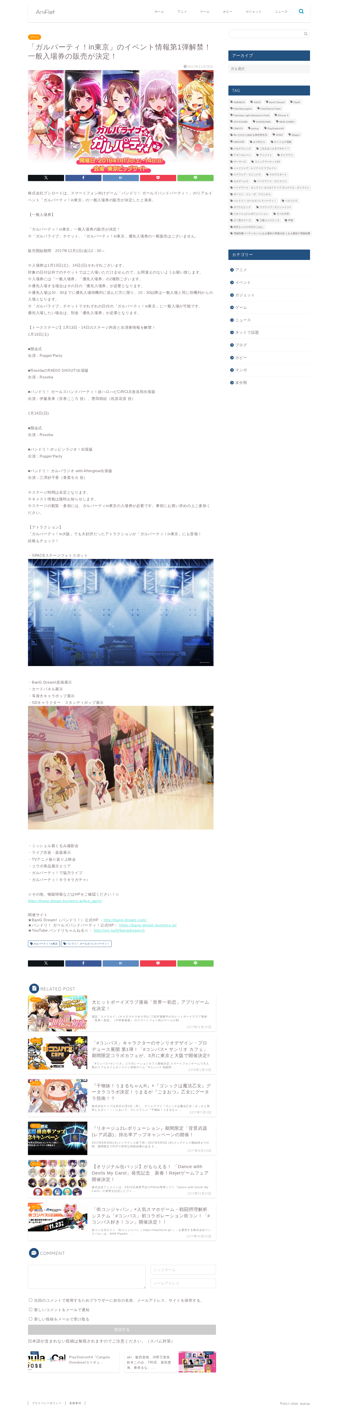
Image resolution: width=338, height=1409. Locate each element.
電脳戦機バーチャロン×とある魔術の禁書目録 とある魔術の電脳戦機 (272, 233)
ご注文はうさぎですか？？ (274, 148)
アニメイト (266, 155)
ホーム (159, 11)
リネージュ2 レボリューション (251, 213)
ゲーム (205, 11)
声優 (290, 220)
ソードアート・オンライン (272, 181)
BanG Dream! (277, 102)
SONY (279, 135)
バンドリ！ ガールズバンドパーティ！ (87, 943)
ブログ (241, 345)
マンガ (241, 370)
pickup (255, 128)
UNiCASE (239, 142)
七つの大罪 (283, 213)
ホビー (228, 11)
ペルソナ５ (291, 200)
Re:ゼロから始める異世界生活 (250, 135)
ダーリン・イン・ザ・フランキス (252, 194)
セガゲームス (241, 181)
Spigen (296, 135)
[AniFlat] (45, 17)
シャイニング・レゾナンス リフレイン (255, 168)
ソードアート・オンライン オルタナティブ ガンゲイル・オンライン (271, 187)
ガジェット (254, 11)
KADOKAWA (263, 122)
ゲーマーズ (240, 161)
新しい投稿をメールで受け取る (62, 1319)
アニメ (182, 11)
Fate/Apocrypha (243, 109)
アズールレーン (242, 155)
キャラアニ (287, 155)
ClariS (296, 102)
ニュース (281, 11)
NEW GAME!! (287, 122)
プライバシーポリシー (47, 1403)
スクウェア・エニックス (247, 174)
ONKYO (238, 128)
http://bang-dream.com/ (125, 920)
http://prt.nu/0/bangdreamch (119, 930)
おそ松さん (259, 142)
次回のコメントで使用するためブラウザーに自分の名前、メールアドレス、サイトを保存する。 (119, 1300)
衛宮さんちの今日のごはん (248, 227)
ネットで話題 (247, 332)
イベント (243, 282)
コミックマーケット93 (267, 161)
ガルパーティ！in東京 (45, 943)
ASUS (257, 102)
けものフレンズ (242, 148)
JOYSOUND (240, 122)
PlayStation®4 (275, 128)
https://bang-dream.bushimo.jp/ (148, 925)
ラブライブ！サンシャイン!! (275, 207)
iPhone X (283, 115)
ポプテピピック (242, 207)
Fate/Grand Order (271, 109)
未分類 (241, 382)
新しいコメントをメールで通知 (62, 1310)
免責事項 (75, 1403)
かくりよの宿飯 (282, 142)
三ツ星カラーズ (242, 220)
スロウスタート (278, 174)
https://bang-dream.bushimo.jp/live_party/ (65, 901)
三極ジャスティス (269, 220)
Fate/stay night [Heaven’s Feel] (251, 115)
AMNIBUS (239, 102)
